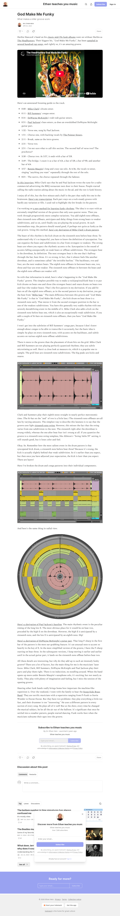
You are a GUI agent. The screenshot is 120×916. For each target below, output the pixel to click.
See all (22, 864)
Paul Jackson (34, 122)
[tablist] (27, 774)
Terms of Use (71, 850)
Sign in (113, 4)
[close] (82, 814)
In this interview (25, 182)
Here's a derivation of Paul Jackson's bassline (39, 624)
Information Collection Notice (59, 852)
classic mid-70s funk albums (62, 37)
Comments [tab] (23, 774)
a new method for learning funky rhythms (53, 208)
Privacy (58, 899)
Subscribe (100, 4)
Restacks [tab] (32, 774)
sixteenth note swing (45, 425)
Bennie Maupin (35, 169)
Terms (64, 899)
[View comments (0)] (28, 31)
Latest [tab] (26, 804)
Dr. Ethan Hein (28, 23)
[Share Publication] (91, 4)
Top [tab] (20, 804)
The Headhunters (26, 40)
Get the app (71, 905)
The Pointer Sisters (72, 135)
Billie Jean (37, 295)
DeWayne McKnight (38, 118)
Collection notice (74, 899)
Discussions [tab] (35, 804)
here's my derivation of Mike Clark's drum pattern (74, 230)
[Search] (86, 4)
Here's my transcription (40, 199)
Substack (48, 911)
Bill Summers (34, 113)
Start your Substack (54, 905)
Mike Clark (33, 109)
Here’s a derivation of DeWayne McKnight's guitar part (44, 641)
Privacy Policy (77, 852)
